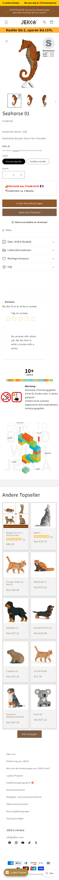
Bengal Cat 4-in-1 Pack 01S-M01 (14, 534)
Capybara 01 (12, 671)
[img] (13, 539)
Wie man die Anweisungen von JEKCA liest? (28, 768)
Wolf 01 (37, 533)
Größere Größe (38, 161)
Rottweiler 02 (12, 628)
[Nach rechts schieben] (55, 101)
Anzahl (5, 168)
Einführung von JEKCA (17, 761)
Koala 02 (38, 714)
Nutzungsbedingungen (17, 811)
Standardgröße (14, 161)
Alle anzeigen (29, 734)
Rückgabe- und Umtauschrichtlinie (24, 797)
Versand (16, 150)
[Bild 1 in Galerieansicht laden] (14, 100)
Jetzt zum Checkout (29, 212)
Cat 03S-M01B (40, 671)
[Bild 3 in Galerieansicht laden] (44, 100)
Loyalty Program (14, 775)
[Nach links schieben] (3, 101)
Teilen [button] (9, 230)
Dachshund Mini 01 (43, 628)
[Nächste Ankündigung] (53, 11)
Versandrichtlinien (15, 789)
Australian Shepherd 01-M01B (15, 715)
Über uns (11, 754)
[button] (6, 22)
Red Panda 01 (40, 582)
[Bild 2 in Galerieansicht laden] (29, 100)
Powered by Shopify (37, 874)
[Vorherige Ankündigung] (5, 11)
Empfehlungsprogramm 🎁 (20, 782)
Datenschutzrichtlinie (17, 804)
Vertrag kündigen (15, 818)
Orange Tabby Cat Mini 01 (14, 583)
